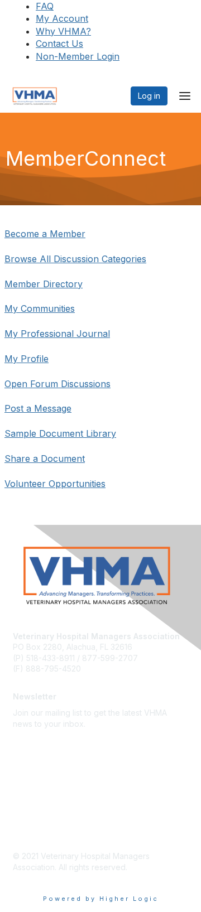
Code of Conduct (45, 828)
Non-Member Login (77, 56)
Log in (149, 95)
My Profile (26, 358)
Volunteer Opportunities (55, 483)
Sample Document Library (60, 433)
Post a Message (37, 408)
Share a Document (44, 458)
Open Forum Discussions (57, 383)
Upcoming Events (45, 795)
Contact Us (59, 43)
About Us (29, 762)
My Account (62, 18)
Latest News (35, 779)
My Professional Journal (57, 333)
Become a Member (44, 233)
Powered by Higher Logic (101, 899)
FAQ (45, 6)
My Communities (39, 308)
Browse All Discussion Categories (75, 258)
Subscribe (31, 740)
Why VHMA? (63, 31)
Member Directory (43, 283)
